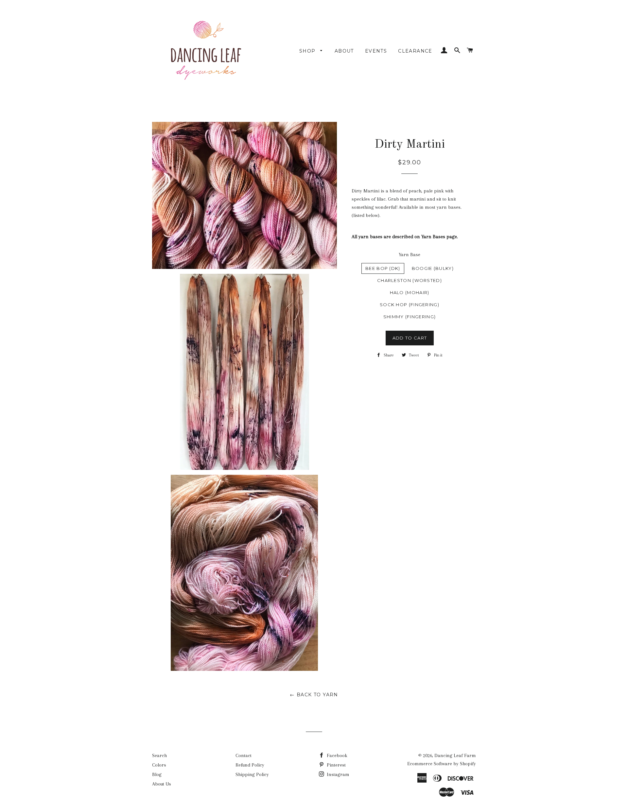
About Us (161, 784)
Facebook (336, 755)
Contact (244, 755)
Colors (159, 765)
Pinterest (335, 765)
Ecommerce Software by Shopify (441, 764)
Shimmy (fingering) (409, 316)
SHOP (308, 51)
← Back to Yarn (314, 695)
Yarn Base (409, 254)
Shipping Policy (252, 774)
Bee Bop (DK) (382, 268)
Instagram (337, 774)
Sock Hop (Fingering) (409, 304)
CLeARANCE (415, 51)
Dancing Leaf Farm (455, 755)
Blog (157, 774)
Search (159, 755)
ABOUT (344, 51)
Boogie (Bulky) (433, 268)
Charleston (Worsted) (409, 280)
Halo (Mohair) (409, 292)
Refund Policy (250, 765)
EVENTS (376, 51)
